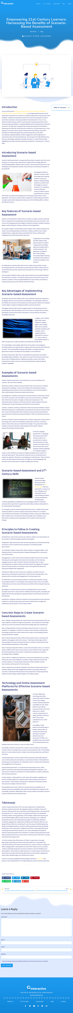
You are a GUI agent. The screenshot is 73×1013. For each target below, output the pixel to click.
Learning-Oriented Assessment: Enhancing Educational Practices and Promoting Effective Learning (24, 112)
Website (3, 954)
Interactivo (33, 32)
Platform (38, 4)
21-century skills (41, 486)
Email (3, 947)
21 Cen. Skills (47, 4)
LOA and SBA (56, 4)
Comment (4, 917)
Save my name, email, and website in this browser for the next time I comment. (25, 961)
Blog (63, 4)
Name (3, 940)
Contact (69, 4)
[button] (68, 107)
